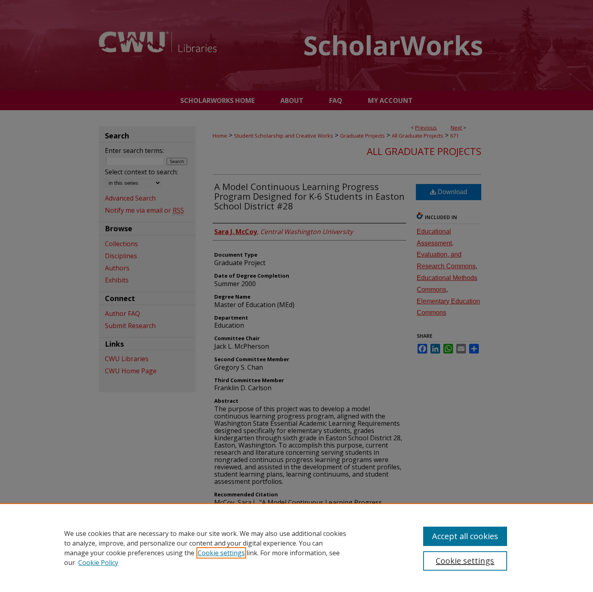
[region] (296, 547)
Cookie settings (221, 552)
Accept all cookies (465, 536)
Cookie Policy (98, 562)
